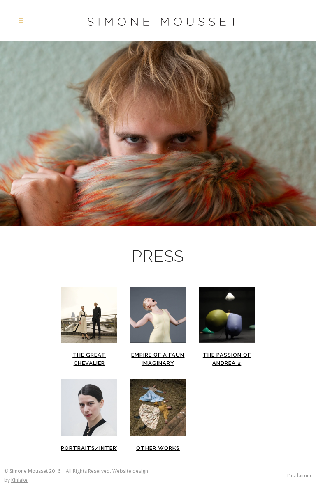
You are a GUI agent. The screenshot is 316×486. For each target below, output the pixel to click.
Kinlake (19, 480)
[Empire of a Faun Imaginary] (158, 315)
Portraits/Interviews (98, 448)
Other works (158, 448)
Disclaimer (299, 475)
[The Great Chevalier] (89, 315)
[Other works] (158, 407)
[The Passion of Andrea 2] (227, 315)
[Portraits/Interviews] (89, 407)
